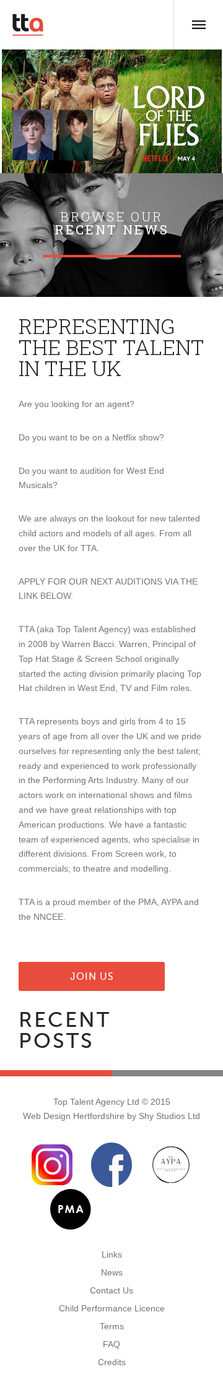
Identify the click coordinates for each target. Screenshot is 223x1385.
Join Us (92, 976)
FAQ (111, 1344)
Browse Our (112, 223)
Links (112, 1254)
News (112, 1272)
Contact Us (111, 1290)
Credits (112, 1362)
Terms (112, 1326)
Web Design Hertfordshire (74, 1116)
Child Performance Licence (112, 1308)
